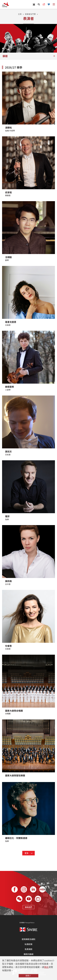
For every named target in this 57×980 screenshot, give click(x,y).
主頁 (20, 14)
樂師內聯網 (28, 954)
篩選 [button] (5, 56)
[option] (28, 38)
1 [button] (2, 48)
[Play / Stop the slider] (8, 48)
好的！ (28, 975)
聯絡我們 (28, 907)
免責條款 (28, 949)
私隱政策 (28, 944)
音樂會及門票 (30, 14)
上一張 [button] (5, 38)
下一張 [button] (52, 38)
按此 (46, 967)
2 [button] (5, 48)
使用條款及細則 (28, 939)
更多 (27, 853)
